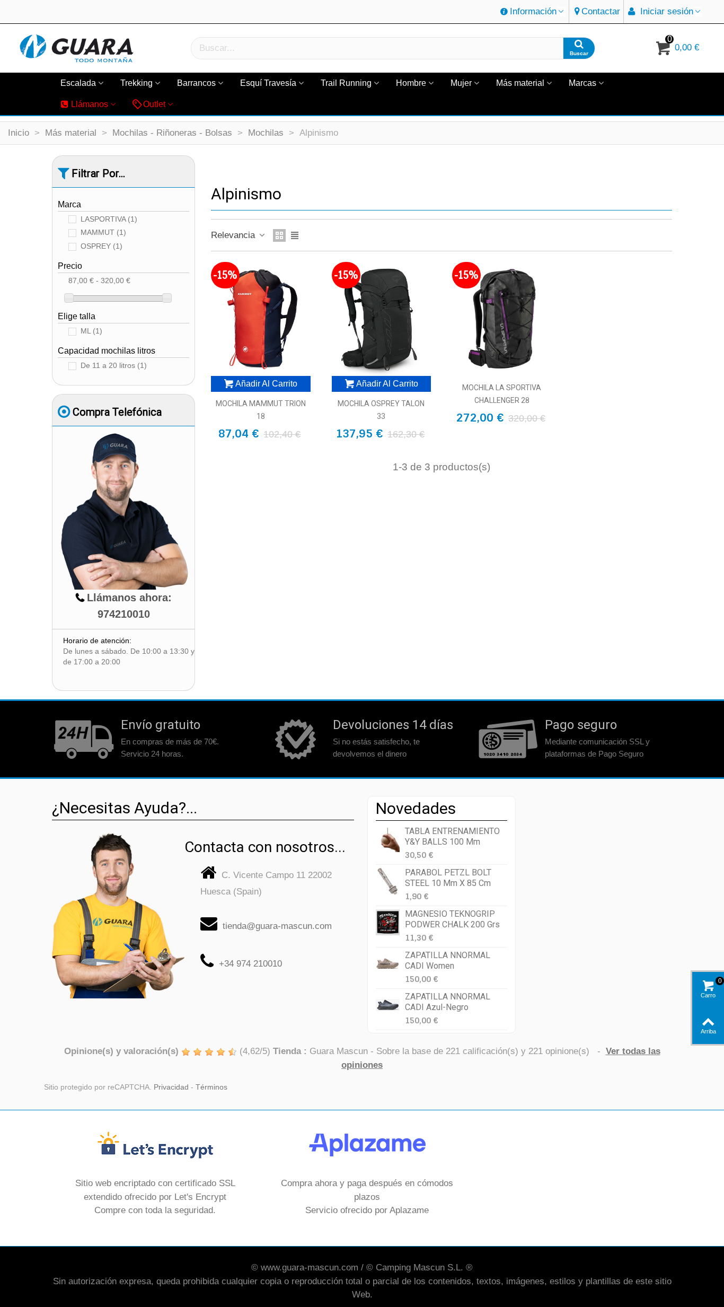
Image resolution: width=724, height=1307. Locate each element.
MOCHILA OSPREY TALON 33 (381, 409)
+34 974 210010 (250, 964)
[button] (533, 11)
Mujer (461, 82)
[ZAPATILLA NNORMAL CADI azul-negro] (388, 1005)
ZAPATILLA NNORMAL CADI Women (447, 960)
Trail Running (346, 82)
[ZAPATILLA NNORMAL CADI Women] (388, 963)
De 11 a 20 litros (114, 366)
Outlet (154, 104)
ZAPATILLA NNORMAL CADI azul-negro (447, 1002)
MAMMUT (103, 232)
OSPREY (101, 246)
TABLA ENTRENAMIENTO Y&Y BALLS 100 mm (452, 836)
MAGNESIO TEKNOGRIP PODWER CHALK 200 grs (452, 919)
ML (91, 331)
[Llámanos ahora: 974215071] (118, 912)
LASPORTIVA (109, 219)
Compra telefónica (117, 412)
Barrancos (196, 82)
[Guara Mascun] (77, 48)
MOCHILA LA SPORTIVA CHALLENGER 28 (501, 394)
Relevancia (234, 235)
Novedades (416, 808)
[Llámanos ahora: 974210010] (123, 511)
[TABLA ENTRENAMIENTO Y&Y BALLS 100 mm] (388, 839)
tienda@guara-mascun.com (277, 926)
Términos (211, 1087)
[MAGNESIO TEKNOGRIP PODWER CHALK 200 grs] (388, 922)
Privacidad (171, 1087)
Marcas (582, 82)
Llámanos (89, 104)
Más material (520, 82)
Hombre (411, 82)
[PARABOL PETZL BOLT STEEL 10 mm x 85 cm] (388, 880)
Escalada (78, 82)
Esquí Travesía (268, 82)
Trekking (136, 82)
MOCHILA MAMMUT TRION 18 (261, 409)
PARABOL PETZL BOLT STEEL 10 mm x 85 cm (448, 877)
